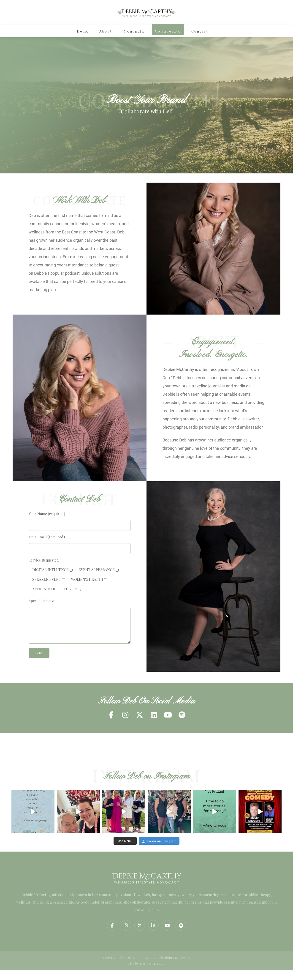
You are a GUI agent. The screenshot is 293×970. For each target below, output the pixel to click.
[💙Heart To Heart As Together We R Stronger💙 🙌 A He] (169, 811)
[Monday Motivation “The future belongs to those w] (32, 811)
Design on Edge (152, 963)
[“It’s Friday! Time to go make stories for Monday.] (214, 811)
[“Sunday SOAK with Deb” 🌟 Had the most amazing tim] (78, 811)
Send (39, 653)
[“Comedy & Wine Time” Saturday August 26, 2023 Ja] (260, 811)
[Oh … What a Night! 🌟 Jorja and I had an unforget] (123, 811)
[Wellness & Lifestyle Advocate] (146, 12)
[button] (111, 714)
